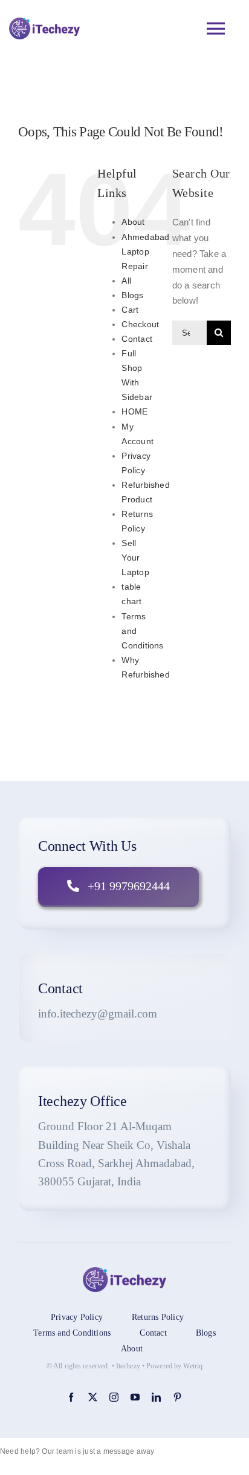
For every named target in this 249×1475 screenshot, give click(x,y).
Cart (129, 310)
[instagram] (113, 1397)
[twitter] (92, 1397)
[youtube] (135, 1397)
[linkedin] (156, 1397)
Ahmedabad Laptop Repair (145, 251)
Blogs (132, 295)
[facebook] (71, 1397)
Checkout (140, 324)
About (132, 222)
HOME (134, 411)
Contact (136, 339)
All (126, 280)
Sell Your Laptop (135, 557)
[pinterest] (177, 1397)
